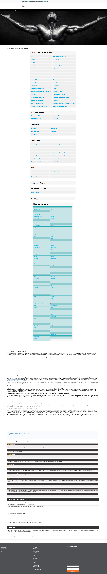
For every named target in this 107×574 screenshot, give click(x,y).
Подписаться (72, 571)
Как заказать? (5, 10)
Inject (38, 1)
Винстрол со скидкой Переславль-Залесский (18, 435)
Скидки (24, 10)
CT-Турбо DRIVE (36, 551)
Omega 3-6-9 (35, 548)
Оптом (31, 10)
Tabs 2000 (35, 558)
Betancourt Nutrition (36, 556)
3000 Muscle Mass (36, 566)
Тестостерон (35, 570)
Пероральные (33, 1)
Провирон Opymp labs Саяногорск (15, 434)
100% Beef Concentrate (37, 554)
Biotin (34, 555)
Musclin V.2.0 (35, 561)
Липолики (43, 1)
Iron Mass (35, 547)
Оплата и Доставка (15, 10)
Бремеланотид (36, 565)
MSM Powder (35, 563)
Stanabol (34, 559)
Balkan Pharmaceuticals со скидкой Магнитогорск (19, 433)
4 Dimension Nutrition (37, 569)
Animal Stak (35, 562)
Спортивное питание (26, 1)
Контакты (38, 10)
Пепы (46, 1)
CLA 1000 (35, 552)
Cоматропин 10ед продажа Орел (13, 379)
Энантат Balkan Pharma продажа (60, 383)
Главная (2, 545)
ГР (39, 1)
